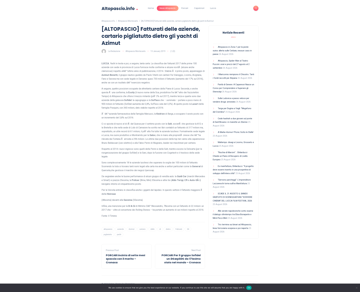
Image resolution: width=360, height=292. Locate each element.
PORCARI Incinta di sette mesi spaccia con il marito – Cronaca (125, 258)
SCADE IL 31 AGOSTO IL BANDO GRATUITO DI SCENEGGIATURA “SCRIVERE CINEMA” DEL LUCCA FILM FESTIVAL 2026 (232, 197)
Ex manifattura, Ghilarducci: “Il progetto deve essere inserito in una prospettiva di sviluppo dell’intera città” (233, 170)
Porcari (184, 8)
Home (151, 8)
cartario (142, 229)
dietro (168, 229)
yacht (119, 234)
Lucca (213, 8)
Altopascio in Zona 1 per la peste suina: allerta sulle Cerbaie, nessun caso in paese (232, 50)
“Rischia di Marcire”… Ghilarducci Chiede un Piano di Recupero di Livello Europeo (230, 156)
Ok (249, 288)
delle (152, 229)
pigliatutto (108, 234)
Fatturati (179, 229)
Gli (188, 229)
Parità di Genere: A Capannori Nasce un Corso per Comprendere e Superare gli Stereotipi (233, 88)
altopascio (108, 229)
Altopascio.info (120, 8)
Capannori (199, 8)
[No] (356, 287)
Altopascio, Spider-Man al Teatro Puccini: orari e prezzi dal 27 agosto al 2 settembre (231, 64)
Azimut (131, 229)
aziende (120, 229)
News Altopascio (168, 8)
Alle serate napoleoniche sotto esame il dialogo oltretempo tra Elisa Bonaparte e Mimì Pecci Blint (233, 214)
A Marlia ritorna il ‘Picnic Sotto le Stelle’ (236, 132)
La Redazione (114, 51)
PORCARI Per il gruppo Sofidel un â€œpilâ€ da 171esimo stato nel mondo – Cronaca (181, 258)
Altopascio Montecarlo (136, 51)
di (160, 229)
